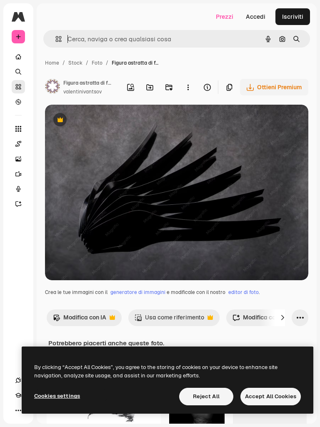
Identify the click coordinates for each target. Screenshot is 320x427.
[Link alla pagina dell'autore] (52, 87)
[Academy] (18, 395)
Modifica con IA (79, 320)
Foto (97, 63)
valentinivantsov (82, 91)
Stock (75, 63)
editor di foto (243, 292)
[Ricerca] (18, 71)
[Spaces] (18, 144)
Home (52, 63)
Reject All (206, 396)
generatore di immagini (137, 292)
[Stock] (18, 86)
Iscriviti (292, 16)
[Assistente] (18, 204)
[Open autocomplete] (55, 39)
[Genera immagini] (18, 159)
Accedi (255, 16)
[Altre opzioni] (188, 87)
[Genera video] (18, 174)
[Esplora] (18, 101)
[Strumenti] (18, 129)
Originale (100, 121)
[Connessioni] (18, 380)
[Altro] (18, 410)
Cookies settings (57, 395)
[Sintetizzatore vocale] (18, 189)
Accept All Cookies (270, 396)
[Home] (18, 56)
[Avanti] (282, 317)
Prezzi (224, 16)
